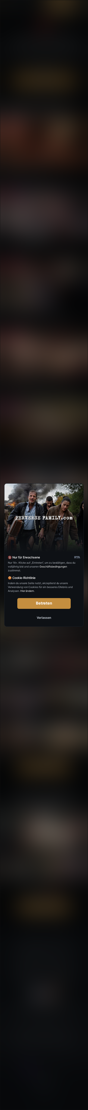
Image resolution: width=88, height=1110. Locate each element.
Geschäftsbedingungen (53, 566)
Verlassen (44, 617)
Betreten (44, 603)
